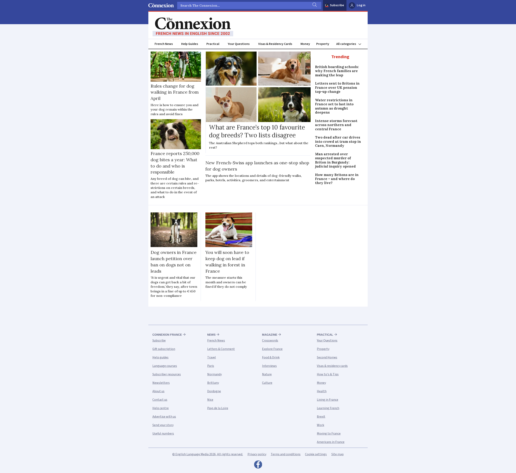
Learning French (328, 408)
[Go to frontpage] (193, 27)
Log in (361, 5)
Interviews (269, 366)
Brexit (321, 416)
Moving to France (329, 433)
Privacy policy (257, 454)
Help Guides (189, 44)
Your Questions (239, 44)
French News (164, 44)
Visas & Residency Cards (275, 44)
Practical (212, 44)
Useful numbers (163, 433)
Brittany (213, 383)
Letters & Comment (221, 349)
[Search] (314, 5)
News (211, 334)
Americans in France (330, 442)
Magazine (269, 334)
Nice (210, 399)
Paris (210, 366)
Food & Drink (271, 357)
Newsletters (161, 383)
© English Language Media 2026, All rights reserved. (207, 454)
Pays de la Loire (217, 408)
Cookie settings (316, 454)
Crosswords (270, 340)
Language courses (164, 366)
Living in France (327, 399)
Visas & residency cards (332, 366)
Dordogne (214, 391)
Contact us (159, 399)
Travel (211, 357)
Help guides (160, 357)
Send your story (163, 425)
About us (158, 391)
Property (322, 44)
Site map (337, 454)
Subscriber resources (166, 374)
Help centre (160, 408)
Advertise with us (164, 416)
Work (320, 425)
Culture (267, 383)
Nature (267, 374)
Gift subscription (163, 349)
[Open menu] (350, 44)
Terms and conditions (286, 454)
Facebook (258, 465)
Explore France (272, 349)
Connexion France (167, 334)
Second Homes (327, 357)
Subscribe (337, 5)
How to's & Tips (328, 374)
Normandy (214, 374)
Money (305, 44)
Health (322, 391)
